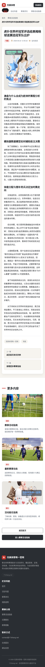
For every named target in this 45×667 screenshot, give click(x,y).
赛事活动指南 (36, 11)
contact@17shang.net (10, 637)
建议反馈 (5, 648)
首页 (5, 11)
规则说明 (5, 602)
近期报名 (5, 619)
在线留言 (5, 642)
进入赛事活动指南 (22, 537)
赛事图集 (5, 625)
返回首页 (22, 530)
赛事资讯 (24, 11)
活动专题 (14, 11)
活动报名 (38, 5)
